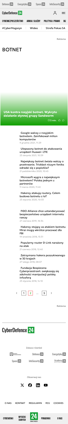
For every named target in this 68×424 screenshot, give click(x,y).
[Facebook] (30, 385)
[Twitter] (22, 385)
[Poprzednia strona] (16, 293)
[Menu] (63, 13)
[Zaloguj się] (55, 13)
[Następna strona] (51, 293)
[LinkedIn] (38, 385)
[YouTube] (45, 385)
